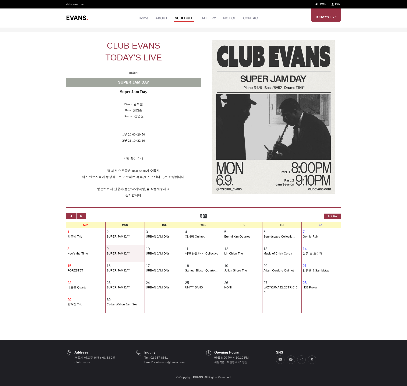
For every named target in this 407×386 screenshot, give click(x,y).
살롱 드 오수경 (312, 253)
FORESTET (75, 270)
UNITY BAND (194, 287)
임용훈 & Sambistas (316, 270)
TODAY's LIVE (326, 17)
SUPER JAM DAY (118, 236)
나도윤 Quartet (77, 287)
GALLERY (208, 18)
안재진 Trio (74, 304)
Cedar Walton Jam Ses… (123, 304)
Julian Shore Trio (235, 270)
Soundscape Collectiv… (279, 236)
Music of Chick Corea (277, 253)
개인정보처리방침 (237, 362)
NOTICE (229, 18)
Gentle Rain (311, 236)
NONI (228, 287)
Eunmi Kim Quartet (237, 236)
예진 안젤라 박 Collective (201, 253)
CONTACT (251, 18)
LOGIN (322, 4)
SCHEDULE (184, 18)
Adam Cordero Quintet (278, 270)
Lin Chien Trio (233, 253)
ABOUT (161, 18)
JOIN (337, 4)
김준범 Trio (74, 236)
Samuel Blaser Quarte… (201, 270)
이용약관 (219, 362)
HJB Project (310, 287)
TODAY (332, 216)
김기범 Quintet (195, 236)
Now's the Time (77, 253)
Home (143, 18)
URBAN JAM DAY (157, 236)
